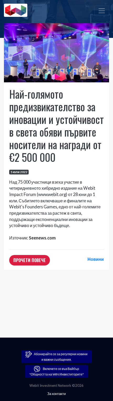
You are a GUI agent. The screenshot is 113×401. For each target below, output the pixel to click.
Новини (96, 259)
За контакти (56, 394)
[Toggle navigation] (101, 11)
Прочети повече (29, 260)
